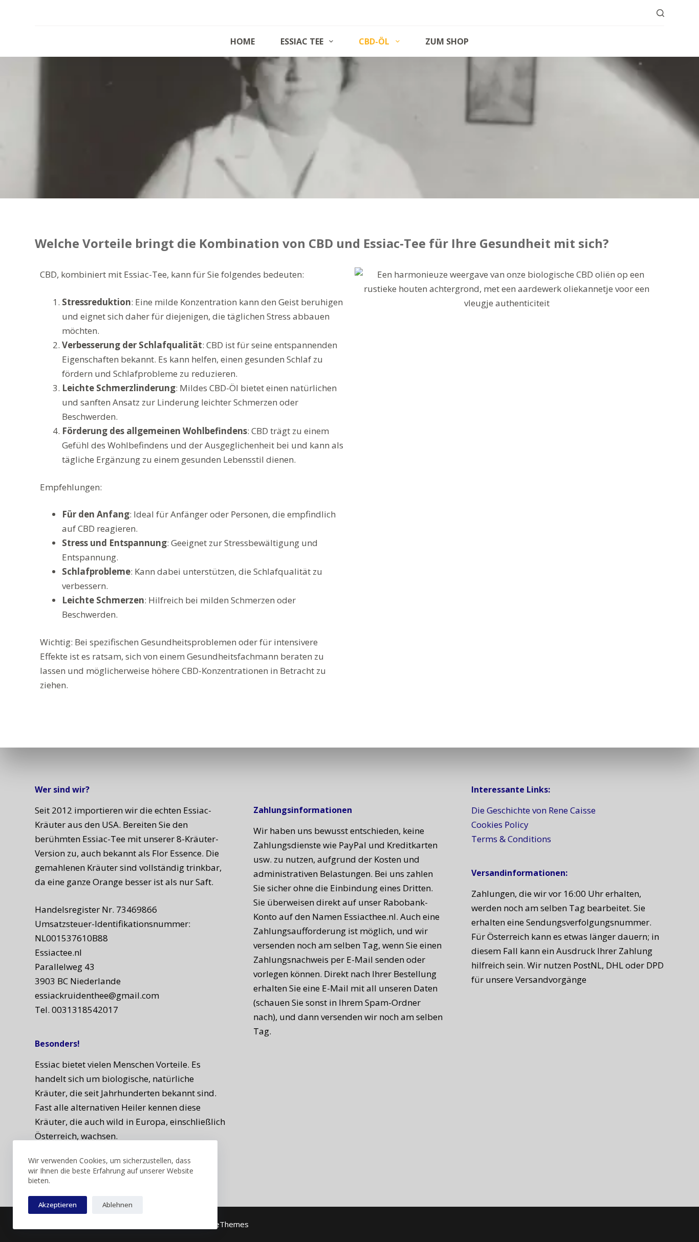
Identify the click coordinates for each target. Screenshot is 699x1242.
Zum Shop (447, 41)
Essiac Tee (301, 41)
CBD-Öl (374, 41)
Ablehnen (117, 1204)
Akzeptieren (57, 1204)
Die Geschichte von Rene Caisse (533, 810)
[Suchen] (660, 13)
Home (242, 41)
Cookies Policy (500, 824)
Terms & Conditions (511, 839)
